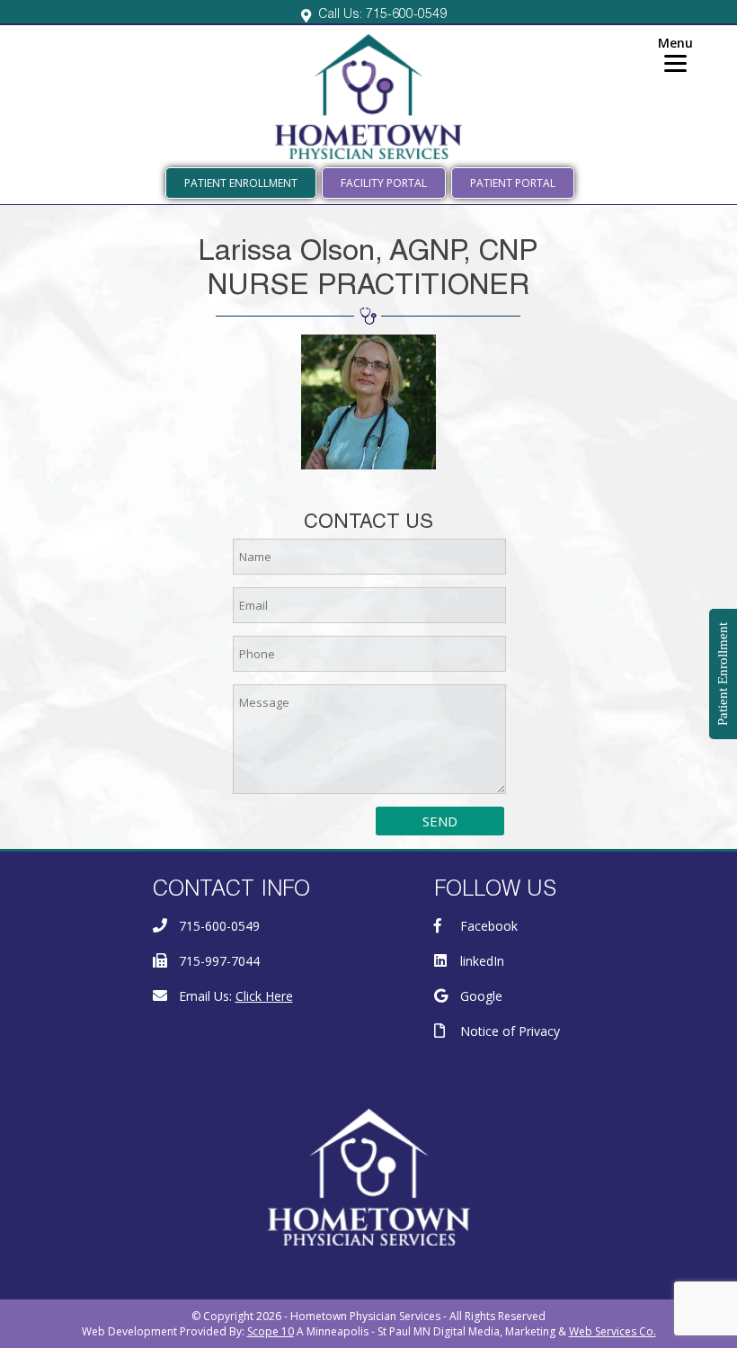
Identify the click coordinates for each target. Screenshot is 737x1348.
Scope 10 (270, 1331)
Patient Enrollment (240, 183)
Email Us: (236, 995)
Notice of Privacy (510, 1031)
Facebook (489, 925)
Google (481, 995)
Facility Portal (384, 183)
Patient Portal (512, 183)
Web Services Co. (612, 1331)
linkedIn (482, 960)
